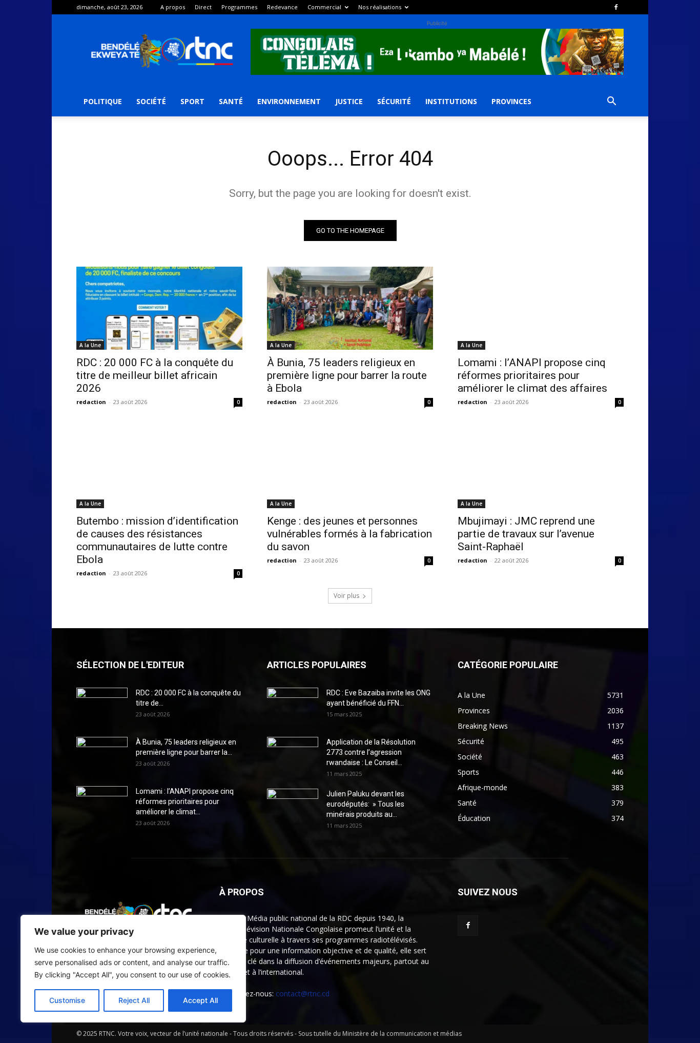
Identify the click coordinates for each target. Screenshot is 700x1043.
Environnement (289, 101)
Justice (349, 101)
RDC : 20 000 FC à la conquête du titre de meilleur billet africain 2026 (154, 375)
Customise (67, 1000)
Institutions (451, 101)
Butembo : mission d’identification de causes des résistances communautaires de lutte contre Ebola (157, 540)
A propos (172, 7)
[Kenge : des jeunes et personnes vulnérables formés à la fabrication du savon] (350, 466)
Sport (192, 101)
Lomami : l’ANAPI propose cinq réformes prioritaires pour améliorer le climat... (185, 801)
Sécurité (394, 101)
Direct (203, 7)
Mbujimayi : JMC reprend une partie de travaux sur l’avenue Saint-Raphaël (526, 534)
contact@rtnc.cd (303, 993)
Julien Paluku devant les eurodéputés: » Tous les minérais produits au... (365, 804)
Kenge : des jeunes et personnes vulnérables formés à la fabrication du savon (349, 534)
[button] (611, 102)
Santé (231, 101)
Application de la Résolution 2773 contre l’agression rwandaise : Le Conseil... (371, 752)
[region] (133, 968)
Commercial (324, 7)
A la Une (90, 345)
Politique (103, 101)
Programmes (239, 7)
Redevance (282, 7)
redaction (91, 402)
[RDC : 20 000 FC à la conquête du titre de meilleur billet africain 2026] (159, 308)
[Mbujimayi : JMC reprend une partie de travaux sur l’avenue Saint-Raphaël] (541, 466)
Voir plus (346, 595)
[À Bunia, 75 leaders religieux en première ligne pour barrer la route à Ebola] (350, 308)
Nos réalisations (379, 7)
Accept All (200, 1000)
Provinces (511, 101)
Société (151, 101)
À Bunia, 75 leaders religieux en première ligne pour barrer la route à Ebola (347, 375)
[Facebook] (616, 7)
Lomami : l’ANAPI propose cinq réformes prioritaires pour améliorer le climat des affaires (532, 375)
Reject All (134, 1000)
